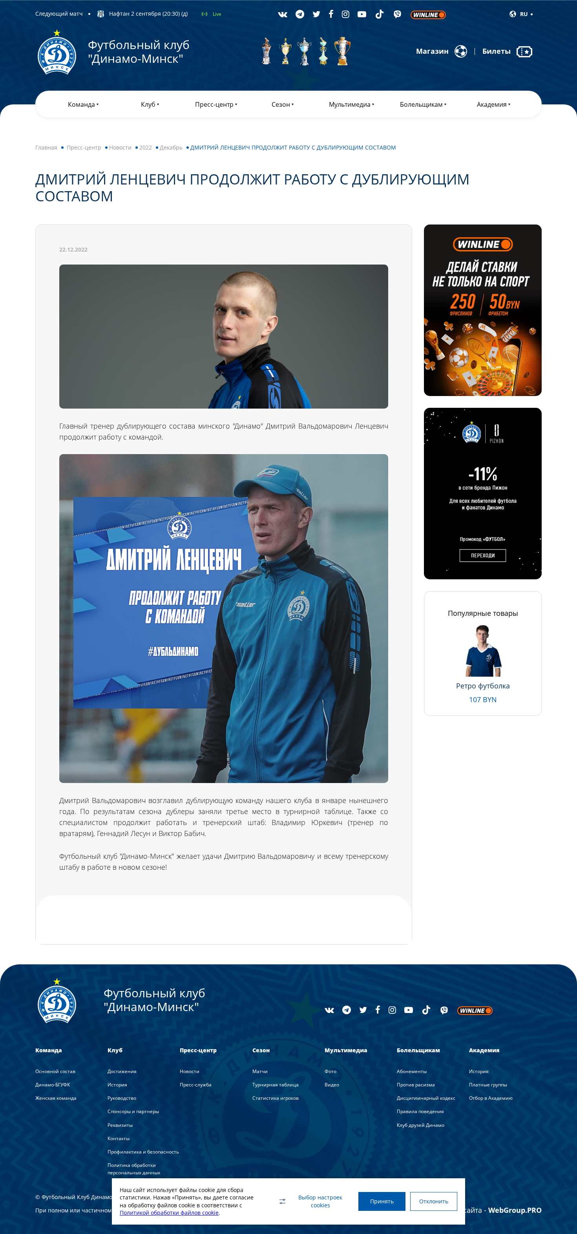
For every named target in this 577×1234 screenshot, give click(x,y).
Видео (332, 1084)
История (117, 1084)
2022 (145, 147)
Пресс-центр (84, 147)
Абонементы (412, 1071)
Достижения (122, 1071)
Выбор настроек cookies (320, 1201)
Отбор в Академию (491, 1098)
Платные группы (488, 1084)
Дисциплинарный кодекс (426, 1098)
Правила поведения (420, 1111)
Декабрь (171, 147)
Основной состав (55, 1071)
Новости (120, 147)
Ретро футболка (483, 685)
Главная (46, 147)
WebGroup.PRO (515, 1210)
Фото (330, 1071)
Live (217, 14)
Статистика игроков (275, 1098)
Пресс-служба (196, 1084)
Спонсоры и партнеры (133, 1111)
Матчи (260, 1071)
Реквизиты (120, 1125)
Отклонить (433, 1201)
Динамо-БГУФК (52, 1084)
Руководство (122, 1098)
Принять (382, 1201)
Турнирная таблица (275, 1084)
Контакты (119, 1138)
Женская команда (56, 1098)
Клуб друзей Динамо (420, 1125)
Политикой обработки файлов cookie (169, 1212)
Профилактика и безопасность (143, 1151)
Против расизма (416, 1084)
